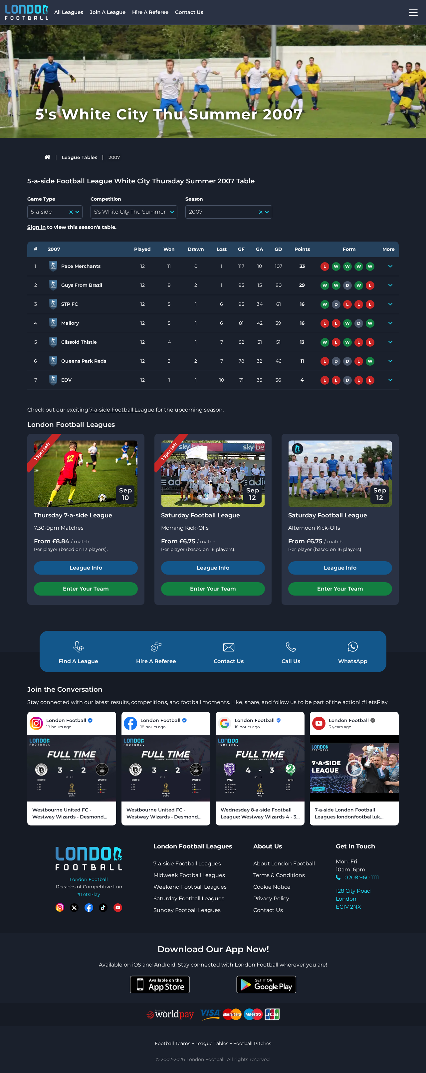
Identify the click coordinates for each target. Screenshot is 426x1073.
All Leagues (68, 12)
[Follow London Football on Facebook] (89, 907)
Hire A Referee (150, 12)
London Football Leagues (71, 425)
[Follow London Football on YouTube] (117, 907)
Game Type (41, 199)
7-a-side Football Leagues (187, 863)
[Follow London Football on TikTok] (103, 907)
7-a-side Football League (122, 410)
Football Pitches (252, 1043)
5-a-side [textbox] (41, 212)
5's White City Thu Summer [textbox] (130, 212)
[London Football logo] (26, 12)
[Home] (48, 157)
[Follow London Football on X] (74, 907)
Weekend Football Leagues (190, 887)
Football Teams (172, 1043)
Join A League (107, 12)
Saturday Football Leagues (188, 898)
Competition (106, 199)
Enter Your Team (86, 589)
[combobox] (55, 212)
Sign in (36, 227)
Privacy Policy (271, 898)
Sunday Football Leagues (187, 910)
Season (194, 199)
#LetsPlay (88, 894)
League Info (86, 568)
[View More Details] (390, 266)
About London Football (284, 863)
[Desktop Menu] (413, 12)
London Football (89, 879)
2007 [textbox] (195, 212)
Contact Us (189, 12)
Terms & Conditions (279, 875)
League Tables (79, 157)
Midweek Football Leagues (189, 875)
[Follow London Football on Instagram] (60, 907)
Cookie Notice (272, 887)
